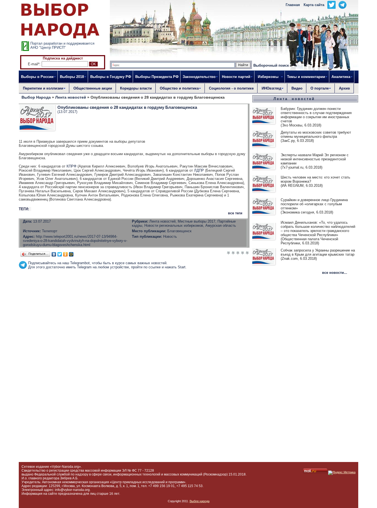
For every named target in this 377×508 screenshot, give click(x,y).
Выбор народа (199, 501)
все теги (235, 213)
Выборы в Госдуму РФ (110, 77)
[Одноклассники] (65, 254)
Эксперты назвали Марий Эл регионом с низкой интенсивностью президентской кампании (315, 159)
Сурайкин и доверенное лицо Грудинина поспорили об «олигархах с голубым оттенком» (314, 204)
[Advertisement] (134, 281)
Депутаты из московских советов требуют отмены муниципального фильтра (316, 134)
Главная (293, 5)
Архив (344, 88)
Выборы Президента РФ (157, 77)
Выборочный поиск (271, 65)
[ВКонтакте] (54, 254)
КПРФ (71, 166)
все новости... (334, 273)
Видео (296, 88)
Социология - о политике (231, 88)
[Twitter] (60, 254)
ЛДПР (199, 170)
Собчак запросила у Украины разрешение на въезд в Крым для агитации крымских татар (318, 252)
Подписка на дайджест (63, 58)
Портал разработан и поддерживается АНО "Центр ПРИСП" (62, 45)
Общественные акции (92, 88)
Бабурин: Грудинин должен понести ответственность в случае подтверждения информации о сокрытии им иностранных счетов (316, 115)
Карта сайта (314, 5)
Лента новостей (294, 99)
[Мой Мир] (71, 254)
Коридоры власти (136, 88)
